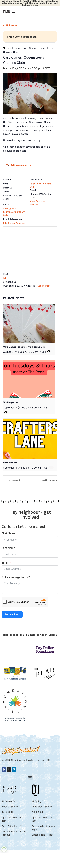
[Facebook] (4, 769)
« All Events (10, 25)
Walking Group (11, 402)
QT (4, 223)
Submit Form (12, 614)
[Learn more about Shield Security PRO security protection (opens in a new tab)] (4, 849)
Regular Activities (16, 223)
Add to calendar (19, 165)
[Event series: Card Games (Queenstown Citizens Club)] (48, 351)
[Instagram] (9, 769)
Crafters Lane (10, 462)
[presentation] (29, 323)
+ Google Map (42, 285)
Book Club (15, 480)
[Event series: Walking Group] (5, 412)
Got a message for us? (16, 577)
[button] (30, 777)
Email (5, 562)
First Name (8, 533)
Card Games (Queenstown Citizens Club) (14, 211)
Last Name (8, 547)
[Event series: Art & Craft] (51, 467)
